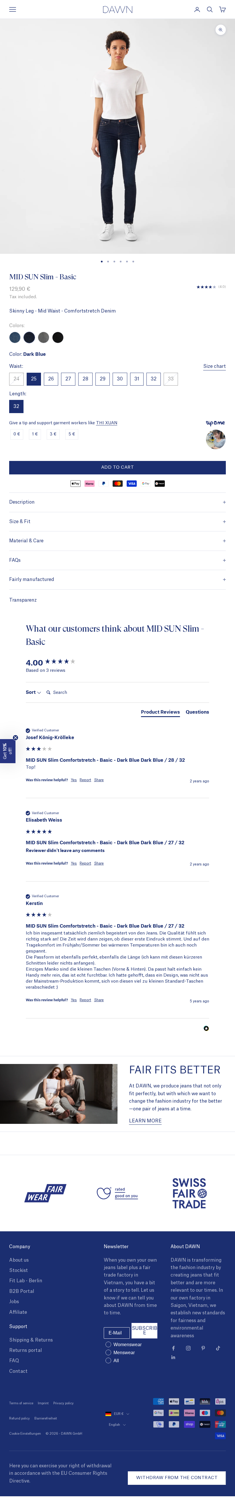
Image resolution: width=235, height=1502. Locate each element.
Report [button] (85, 780)
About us (19, 1260)
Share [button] (99, 780)
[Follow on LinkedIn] (173, 1357)
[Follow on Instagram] (188, 1348)
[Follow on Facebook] (173, 1348)
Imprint (43, 1403)
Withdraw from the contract (177, 1478)
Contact (18, 1371)
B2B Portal (21, 1291)
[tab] (160, 712)
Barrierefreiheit (45, 1418)
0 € (16, 434)
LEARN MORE (145, 1121)
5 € (71, 434)
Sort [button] (31, 692)
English (114, 1424)
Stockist (18, 1270)
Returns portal (25, 1350)
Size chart (214, 366)
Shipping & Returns (31, 1340)
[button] (7, 751)
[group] (117, 662)
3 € (53, 434)
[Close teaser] (15, 738)
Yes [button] (74, 780)
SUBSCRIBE (144, 1330)
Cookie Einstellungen (25, 1433)
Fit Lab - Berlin (25, 1281)
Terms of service (21, 1403)
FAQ (14, 1360)
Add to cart (117, 467)
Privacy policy (63, 1403)
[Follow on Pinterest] (203, 1348)
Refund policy (19, 1418)
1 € (35, 434)
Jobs (14, 1301)
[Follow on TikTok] (218, 1348)
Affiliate (18, 1312)
